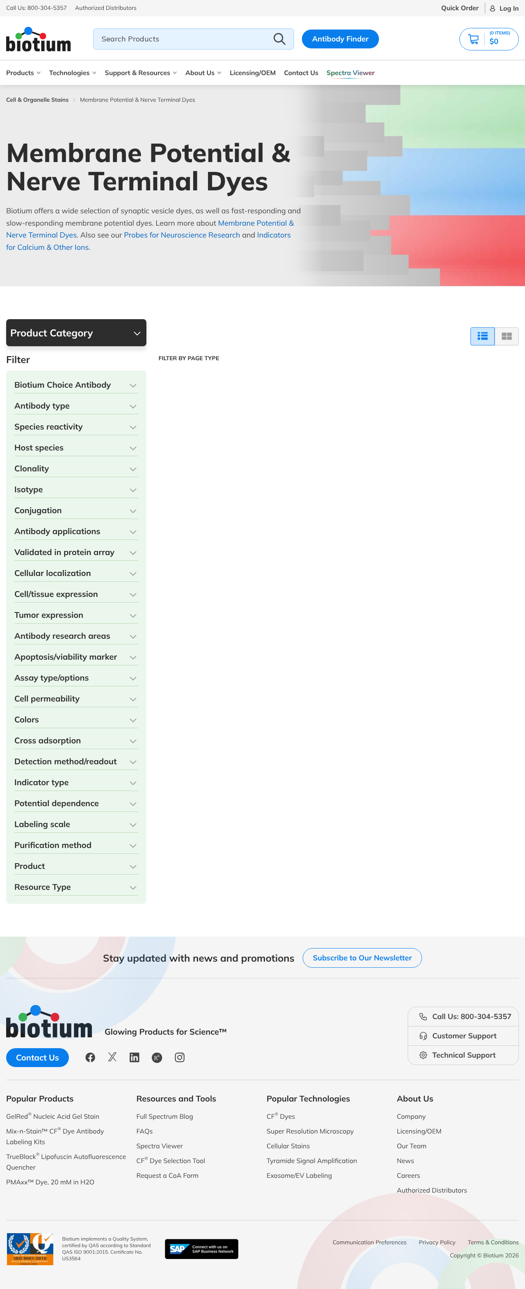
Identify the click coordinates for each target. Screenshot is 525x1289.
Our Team (412, 1146)
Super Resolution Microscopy (310, 1131)
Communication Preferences (370, 1242)
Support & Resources (137, 73)
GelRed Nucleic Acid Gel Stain (52, 1115)
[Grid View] (507, 336)
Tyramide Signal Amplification (312, 1160)
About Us (200, 73)
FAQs (145, 1131)
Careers (408, 1175)
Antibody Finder (340, 38)
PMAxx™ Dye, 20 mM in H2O (50, 1182)
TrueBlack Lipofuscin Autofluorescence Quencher (66, 1161)
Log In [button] (509, 8)
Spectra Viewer (350, 73)
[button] (489, 39)
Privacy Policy (437, 1242)
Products (20, 73)
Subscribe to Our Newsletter (362, 957)
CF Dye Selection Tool (171, 1160)
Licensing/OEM (253, 73)
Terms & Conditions (493, 1242)
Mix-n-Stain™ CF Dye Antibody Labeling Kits (55, 1135)
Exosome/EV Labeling (299, 1175)
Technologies (69, 73)
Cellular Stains (288, 1146)
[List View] (482, 336)
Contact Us (301, 73)
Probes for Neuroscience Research (182, 235)
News (405, 1160)
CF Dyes (281, 1115)
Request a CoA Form (168, 1175)
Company (411, 1116)
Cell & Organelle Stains (37, 99)
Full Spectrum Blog (165, 1116)
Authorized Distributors (432, 1190)
